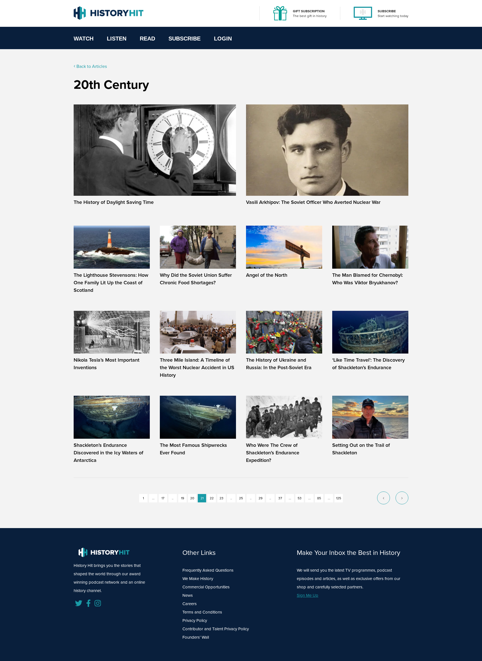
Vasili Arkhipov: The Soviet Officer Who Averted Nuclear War (313, 202)
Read (147, 38)
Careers (189, 604)
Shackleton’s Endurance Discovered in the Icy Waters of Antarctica (108, 453)
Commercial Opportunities (206, 587)
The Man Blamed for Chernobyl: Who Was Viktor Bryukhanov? (367, 278)
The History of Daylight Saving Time (114, 202)
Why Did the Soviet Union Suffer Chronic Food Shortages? (196, 278)
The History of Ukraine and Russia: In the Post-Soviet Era (279, 363)
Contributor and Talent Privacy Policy (215, 629)
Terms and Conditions (202, 612)
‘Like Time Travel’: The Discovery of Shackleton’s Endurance (368, 363)
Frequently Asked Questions (207, 570)
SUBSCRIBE (387, 11)
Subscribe (184, 38)
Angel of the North (266, 275)
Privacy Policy (194, 620)
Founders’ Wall (195, 637)
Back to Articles (91, 66)
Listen (116, 38)
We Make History (197, 579)
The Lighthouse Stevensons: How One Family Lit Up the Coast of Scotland (111, 282)
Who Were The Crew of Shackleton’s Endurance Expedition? (272, 453)
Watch (83, 38)
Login (223, 38)
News (187, 595)
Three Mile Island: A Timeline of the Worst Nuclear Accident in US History (197, 367)
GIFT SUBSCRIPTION (309, 11)
